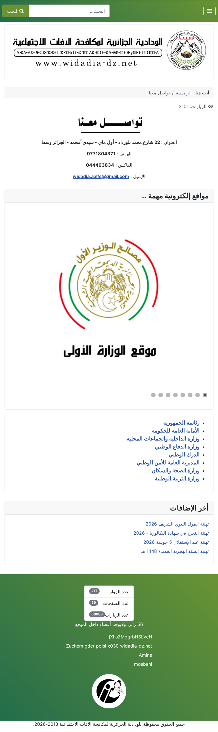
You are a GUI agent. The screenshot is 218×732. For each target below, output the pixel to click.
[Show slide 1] (205, 395)
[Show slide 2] (197, 395)
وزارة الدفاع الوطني (177, 447)
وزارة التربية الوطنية (177, 478)
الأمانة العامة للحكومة (176, 431)
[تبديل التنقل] (209, 11)
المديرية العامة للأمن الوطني (168, 463)
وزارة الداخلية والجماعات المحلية (163, 439)
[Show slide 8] (153, 395)
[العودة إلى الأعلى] (10, 721)
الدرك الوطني (184, 455)
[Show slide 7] (160, 395)
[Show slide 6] (168, 395)
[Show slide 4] (183, 395)
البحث (12, 11)
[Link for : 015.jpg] (109, 297)
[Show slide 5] (175, 395)
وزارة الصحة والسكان (176, 470)
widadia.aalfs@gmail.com (101, 176)
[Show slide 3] (190, 395)
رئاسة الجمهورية (181, 423)
